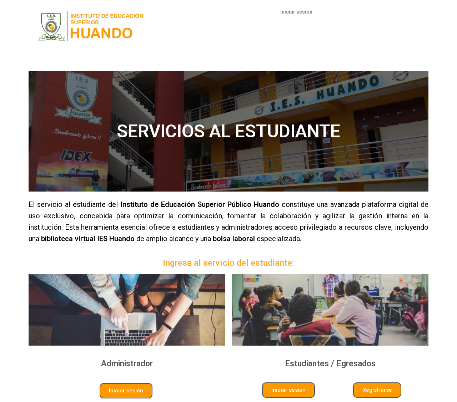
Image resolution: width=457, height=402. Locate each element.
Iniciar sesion (296, 12)
